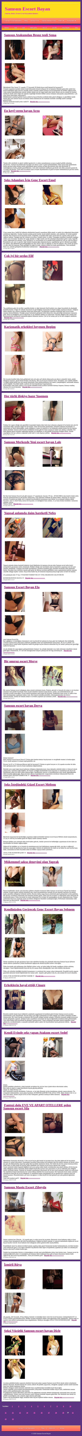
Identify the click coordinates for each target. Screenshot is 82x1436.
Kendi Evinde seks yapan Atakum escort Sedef (36, 1032)
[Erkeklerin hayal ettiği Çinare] (22, 1000)
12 (13, 1412)
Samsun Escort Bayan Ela (22, 587)
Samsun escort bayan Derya (23, 705)
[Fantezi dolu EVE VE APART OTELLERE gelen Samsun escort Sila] (22, 1123)
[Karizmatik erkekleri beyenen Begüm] (22, 342)
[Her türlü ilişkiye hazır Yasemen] (22, 411)
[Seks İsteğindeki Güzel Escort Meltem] (22, 799)
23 (13, 1419)
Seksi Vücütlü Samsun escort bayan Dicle (32, 1330)
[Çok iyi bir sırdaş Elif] (22, 271)
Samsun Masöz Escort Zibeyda (25, 1187)
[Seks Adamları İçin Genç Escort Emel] (22, 195)
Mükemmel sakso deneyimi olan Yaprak (31, 862)
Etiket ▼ (61, 21)
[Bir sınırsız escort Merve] (22, 676)
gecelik (54, 27)
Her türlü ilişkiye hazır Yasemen (26, 396)
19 (63, 1412)
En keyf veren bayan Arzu (22, 110)
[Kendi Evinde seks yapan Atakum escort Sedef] (22, 1047)
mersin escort (34, 21)
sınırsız (6, 27)
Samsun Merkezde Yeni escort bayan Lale (32, 442)
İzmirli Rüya (13, 1264)
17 (49, 1412)
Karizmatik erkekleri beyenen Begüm (30, 327)
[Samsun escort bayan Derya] (22, 720)
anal (15, 27)
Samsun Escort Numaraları (12, 21)
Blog (25, 21)
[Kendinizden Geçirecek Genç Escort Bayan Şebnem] (22, 924)
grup (76, 27)
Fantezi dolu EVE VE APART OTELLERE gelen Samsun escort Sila (37, 1106)
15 (34, 1412)
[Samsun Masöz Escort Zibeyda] (22, 1202)
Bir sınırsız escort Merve (20, 661)
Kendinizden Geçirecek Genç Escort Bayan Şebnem (39, 909)
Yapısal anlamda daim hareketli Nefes (30, 513)
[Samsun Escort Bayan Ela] (22, 602)
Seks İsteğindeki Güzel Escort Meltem (30, 784)
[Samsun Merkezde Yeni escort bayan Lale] (22, 457)
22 (5, 1419)
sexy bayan (65, 27)
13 (20, 1412)
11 (5, 1412)
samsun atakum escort (49, 21)
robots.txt (52, 1428)
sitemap (62, 1428)
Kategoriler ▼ (71, 21)
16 (41, 1412)
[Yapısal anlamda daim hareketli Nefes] (22, 528)
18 (56, 1412)
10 (70, 1406)
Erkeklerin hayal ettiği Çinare (24, 985)
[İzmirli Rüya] (22, 1279)
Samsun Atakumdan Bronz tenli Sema (30, 35)
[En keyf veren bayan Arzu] (22, 126)
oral (23, 27)
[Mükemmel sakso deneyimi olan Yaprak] (22, 877)
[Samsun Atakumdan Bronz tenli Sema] (22, 50)
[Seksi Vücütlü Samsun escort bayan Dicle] (22, 1345)
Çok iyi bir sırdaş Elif (19, 256)
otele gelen (33, 27)
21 (73, 1412)
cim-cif (44, 27)
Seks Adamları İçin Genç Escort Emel (30, 180)
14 (27, 1412)
